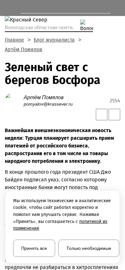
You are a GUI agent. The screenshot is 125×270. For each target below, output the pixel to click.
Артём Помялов (23, 49)
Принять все (34, 248)
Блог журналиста (54, 40)
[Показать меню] (8, 8)
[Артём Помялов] (14, 100)
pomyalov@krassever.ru (48, 104)
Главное (14, 40)
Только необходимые (88, 248)
